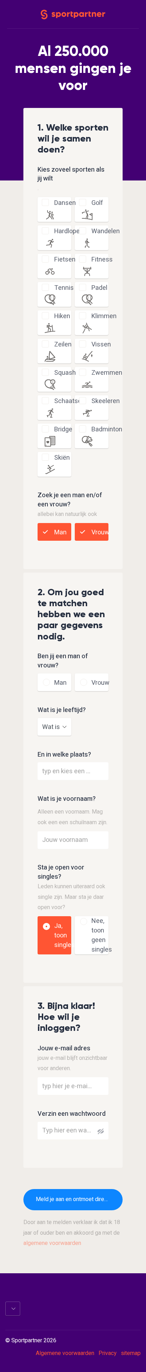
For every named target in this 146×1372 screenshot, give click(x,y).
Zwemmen (106, 373)
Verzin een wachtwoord (72, 1114)
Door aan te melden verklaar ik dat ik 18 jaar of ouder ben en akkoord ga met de (71, 1233)
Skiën (62, 458)
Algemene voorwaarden (65, 1353)
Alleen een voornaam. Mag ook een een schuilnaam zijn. (72, 817)
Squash (65, 373)
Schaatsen (69, 401)
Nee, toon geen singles (101, 935)
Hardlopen (68, 231)
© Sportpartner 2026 (30, 1340)
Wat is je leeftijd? (62, 710)
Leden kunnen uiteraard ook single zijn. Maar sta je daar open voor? (71, 897)
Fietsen (64, 259)
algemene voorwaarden (52, 1243)
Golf (97, 203)
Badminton (106, 429)
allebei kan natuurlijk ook (67, 514)
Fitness (102, 259)
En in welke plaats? (64, 754)
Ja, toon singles (64, 935)
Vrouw (100, 532)
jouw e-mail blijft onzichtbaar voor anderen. (72, 1063)
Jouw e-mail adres (64, 1048)
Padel (99, 288)
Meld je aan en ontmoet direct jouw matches (79, 1199)
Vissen (101, 344)
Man (60, 532)
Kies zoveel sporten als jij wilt (71, 174)
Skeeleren (105, 401)
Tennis (64, 288)
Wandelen (105, 231)
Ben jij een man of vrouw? (63, 661)
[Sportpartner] (73, 14)
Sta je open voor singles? (61, 872)
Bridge (63, 429)
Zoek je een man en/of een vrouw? (70, 500)
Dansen (65, 203)
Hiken (62, 316)
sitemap (131, 1353)
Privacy (108, 1353)
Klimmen (104, 316)
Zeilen (63, 344)
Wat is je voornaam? (67, 799)
